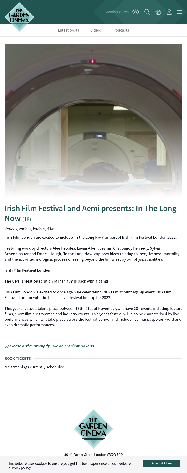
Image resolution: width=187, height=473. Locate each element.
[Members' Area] (122, 12)
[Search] (147, 12)
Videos (96, 30)
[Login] (169, 12)
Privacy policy (19, 467)
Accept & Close (162, 463)
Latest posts (68, 30)
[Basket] (158, 12)
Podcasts (121, 30)
